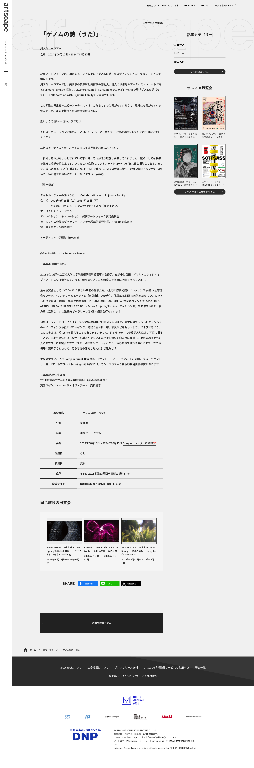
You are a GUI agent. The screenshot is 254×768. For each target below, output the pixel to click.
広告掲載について (97, 667)
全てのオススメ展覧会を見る (199, 192)
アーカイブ (205, 5)
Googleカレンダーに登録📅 (139, 443)
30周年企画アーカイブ (225, 5)
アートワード (189, 5)
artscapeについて (71, 667)
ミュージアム (164, 5)
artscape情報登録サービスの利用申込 (166, 667)
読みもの (179, 62)
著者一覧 (200, 667)
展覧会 (150, 5)
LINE (109, 583)
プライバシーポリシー (131, 675)
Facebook (88, 583)
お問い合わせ (151, 675)
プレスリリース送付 (126, 667)
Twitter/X (131, 583)
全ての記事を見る (199, 71)
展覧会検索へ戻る (101, 623)
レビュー (179, 53)
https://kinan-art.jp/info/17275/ (100, 483)
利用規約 (113, 675)
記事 (176, 5)
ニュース (179, 44)
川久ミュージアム (50, 48)
